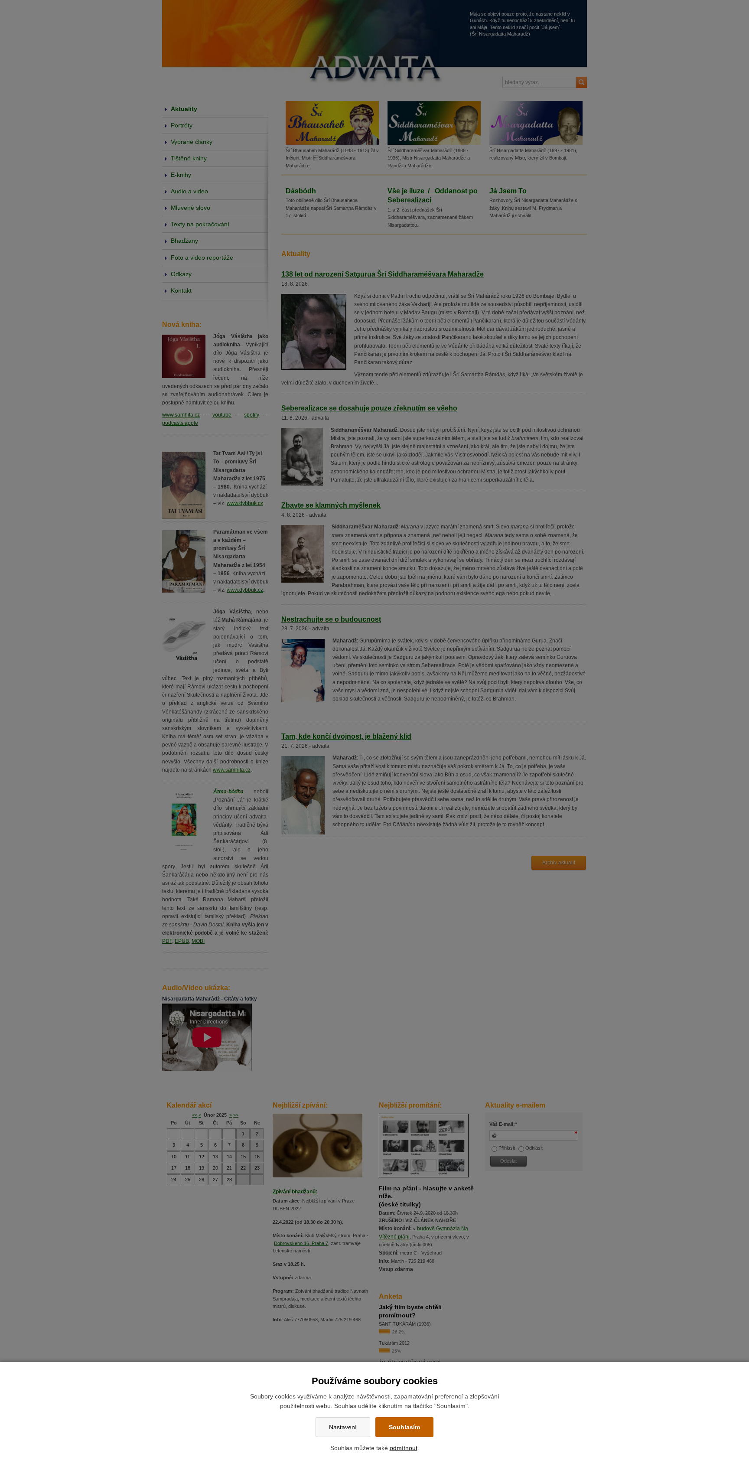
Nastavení (343, 1427)
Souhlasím (404, 1427)
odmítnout (403, 1447)
